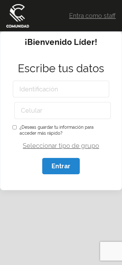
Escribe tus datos (61, 68)
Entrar (61, 166)
